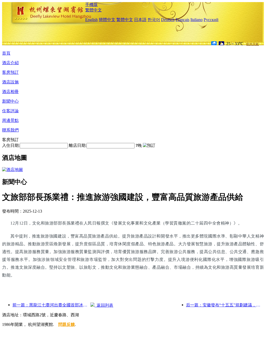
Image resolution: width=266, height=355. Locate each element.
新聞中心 (10, 101)
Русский (211, 19)
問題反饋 (66, 324)
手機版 (91, 4)
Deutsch (168, 19)
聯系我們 (10, 130)
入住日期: (11, 145)
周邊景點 (10, 120)
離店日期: (78, 145)
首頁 (6, 53)
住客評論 (10, 111)
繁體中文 (93, 10)
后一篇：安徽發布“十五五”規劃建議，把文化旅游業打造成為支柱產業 (225, 305)
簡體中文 (107, 19)
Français (182, 19)
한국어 (154, 19)
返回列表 (104, 305)
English (91, 19)
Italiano (196, 19)
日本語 (140, 19)
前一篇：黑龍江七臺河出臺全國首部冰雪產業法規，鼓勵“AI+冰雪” (51, 305)
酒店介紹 (10, 63)
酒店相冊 (10, 91)
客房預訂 (10, 72)
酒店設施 (10, 82)
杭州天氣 (252, 44)
